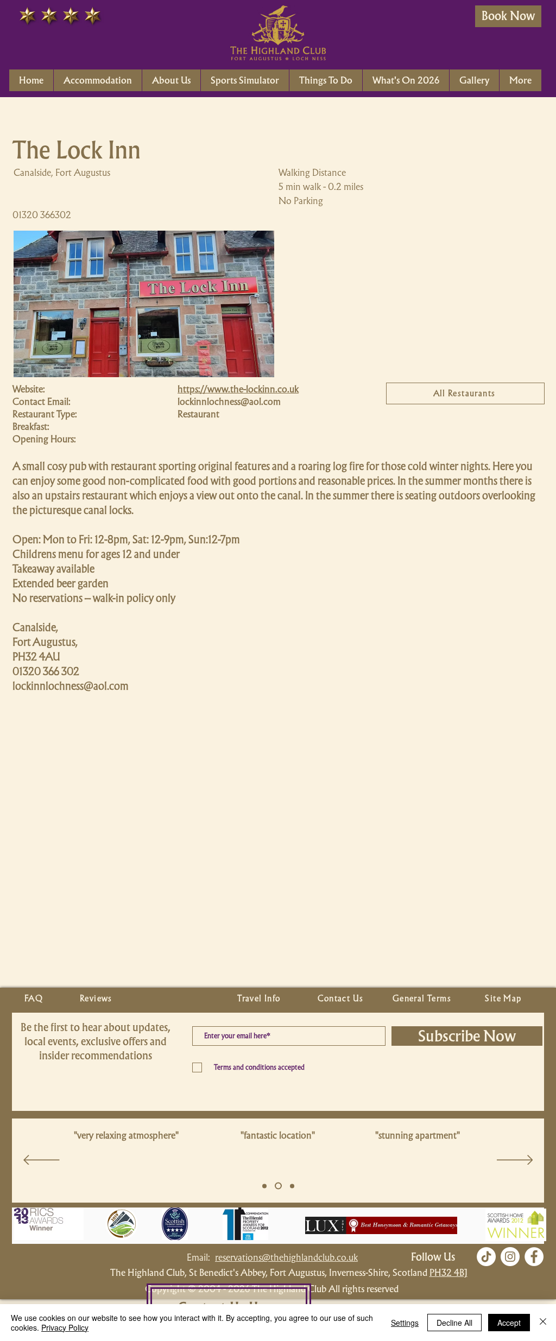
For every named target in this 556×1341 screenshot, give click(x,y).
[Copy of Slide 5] (278, 1186)
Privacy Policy (65, 1327)
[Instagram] (510, 1256)
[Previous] (41, 1161)
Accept (509, 1322)
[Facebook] (534, 1256)
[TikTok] (486, 1256)
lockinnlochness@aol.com (229, 401)
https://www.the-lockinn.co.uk (238, 389)
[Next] (515, 1161)
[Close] (542, 1322)
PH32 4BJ (448, 1272)
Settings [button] (405, 1322)
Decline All (454, 1322)
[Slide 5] (264, 1186)
